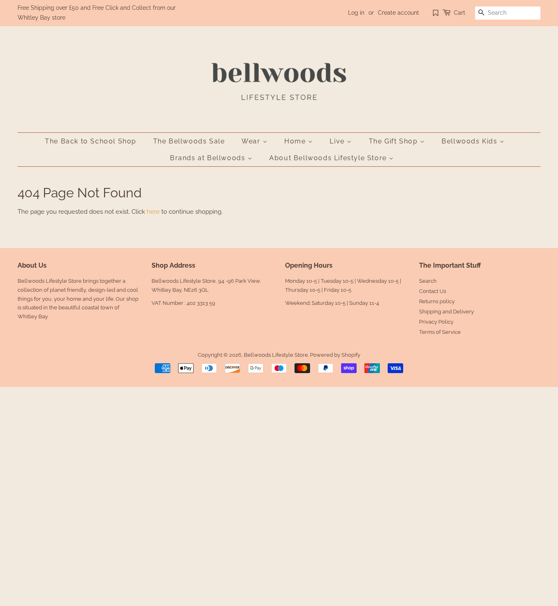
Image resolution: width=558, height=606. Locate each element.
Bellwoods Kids (471, 141)
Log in (356, 12)
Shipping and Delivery (446, 312)
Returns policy (437, 301)
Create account (398, 12)
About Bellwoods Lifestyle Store (329, 158)
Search (428, 281)
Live (338, 141)
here (153, 211)
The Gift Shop (394, 141)
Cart (459, 12)
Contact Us (432, 291)
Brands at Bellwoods (209, 158)
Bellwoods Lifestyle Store (276, 355)
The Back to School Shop (90, 141)
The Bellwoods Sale (189, 141)
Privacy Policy (436, 322)
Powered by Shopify (335, 355)
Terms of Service (440, 332)
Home (296, 141)
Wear (252, 141)
